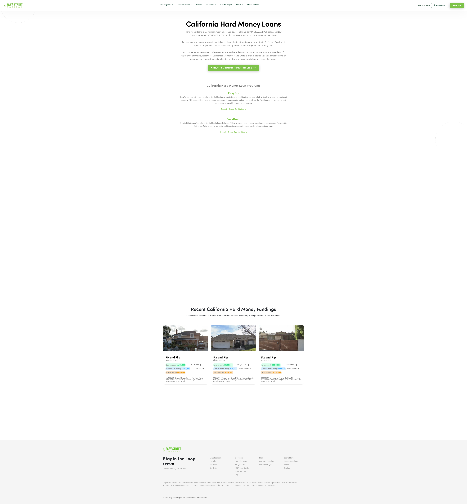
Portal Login (440, 5)
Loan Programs (165, 4)
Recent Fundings (291, 461)
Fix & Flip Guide (240, 461)
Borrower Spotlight (266, 461)
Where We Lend (253, 4)
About (238, 4)
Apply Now (457, 5)
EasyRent (213, 465)
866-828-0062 (424, 5)
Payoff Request (240, 471)
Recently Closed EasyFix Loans (233, 109)
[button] (233, 68)
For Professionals (183, 4)
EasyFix (213, 461)
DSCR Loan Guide (241, 468)
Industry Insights (226, 4)
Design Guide (239, 465)
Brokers (199, 4)
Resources (210, 4)
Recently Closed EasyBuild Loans (233, 132)
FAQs (236, 475)
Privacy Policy (202, 497)
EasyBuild (213, 468)
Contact (287, 468)
